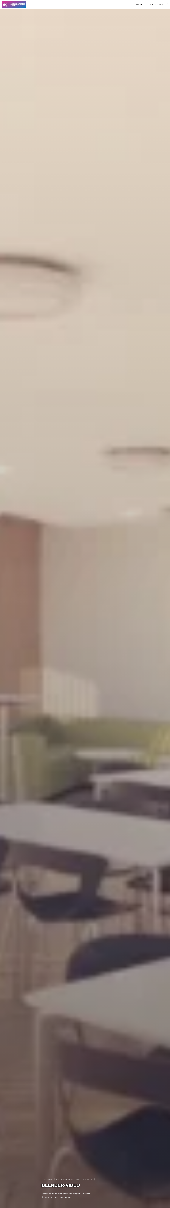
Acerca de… (139, 4)
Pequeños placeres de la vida (68, 1179)
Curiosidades (48, 1179)
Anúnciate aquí (156, 4)
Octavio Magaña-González (77, 1193)
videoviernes (88, 1179)
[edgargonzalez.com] (14, 4)
